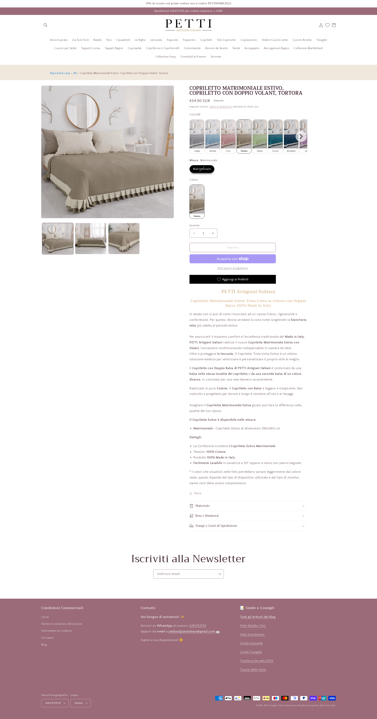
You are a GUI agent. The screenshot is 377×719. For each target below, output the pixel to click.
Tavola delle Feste (253, 669)
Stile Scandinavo (252, 634)
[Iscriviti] (219, 574)
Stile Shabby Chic (253, 626)
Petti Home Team (328, 705)
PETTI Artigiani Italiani (274, 705)
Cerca (45, 617)
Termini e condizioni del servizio (61, 624)
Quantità (194, 225)
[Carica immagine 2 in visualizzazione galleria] (90, 238)
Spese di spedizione (220, 106)
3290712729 (197, 626)
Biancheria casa (60, 73)
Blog (44, 644)
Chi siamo (47, 637)
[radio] (196, 136)
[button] (45, 25)
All (75, 73)
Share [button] (197, 493)
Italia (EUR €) (53, 703)
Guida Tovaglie (251, 652)
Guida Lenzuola (251, 643)
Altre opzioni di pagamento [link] (233, 268)
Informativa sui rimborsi (56, 630)
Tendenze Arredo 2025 (256, 661)
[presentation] (301, 136)
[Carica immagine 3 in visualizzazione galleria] (123, 238)
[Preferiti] (327, 25)
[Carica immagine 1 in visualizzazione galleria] (57, 238)
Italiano (79, 703)
